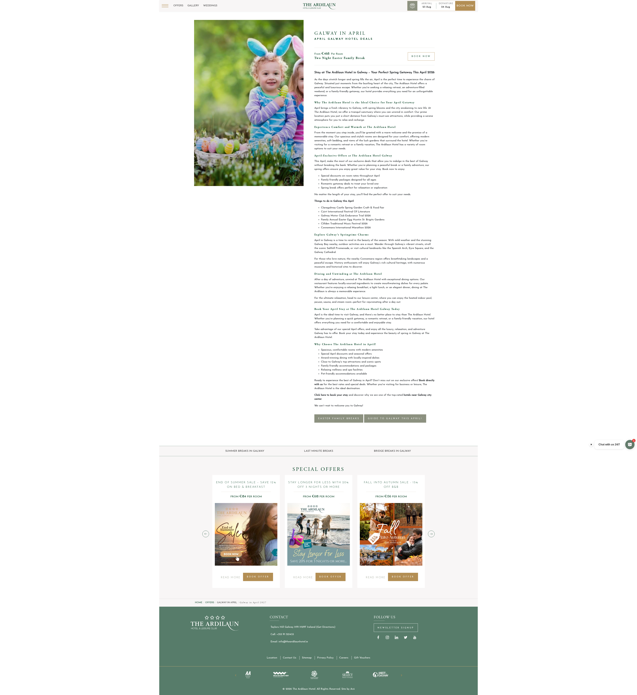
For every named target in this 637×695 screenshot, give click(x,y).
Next (401, 675)
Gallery (193, 5)
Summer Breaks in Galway (244, 451)
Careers (343, 657)
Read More (231, 578)
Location (272, 657)
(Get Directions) (325, 627)
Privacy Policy (325, 657)
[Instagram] (387, 637)
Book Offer (258, 577)
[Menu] (165, 6)
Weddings (210, 5)
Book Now (465, 5)
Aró (352, 689)
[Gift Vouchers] (412, 6)
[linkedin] (396, 637)
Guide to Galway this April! (395, 418)
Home (198, 603)
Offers (178, 5)
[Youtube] (415, 637)
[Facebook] (378, 637)
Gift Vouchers (362, 657)
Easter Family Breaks (338, 418)
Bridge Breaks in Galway (392, 451)
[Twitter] (406, 637)
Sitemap (307, 657)
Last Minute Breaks (318, 451)
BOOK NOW (421, 56)
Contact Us (289, 657)
